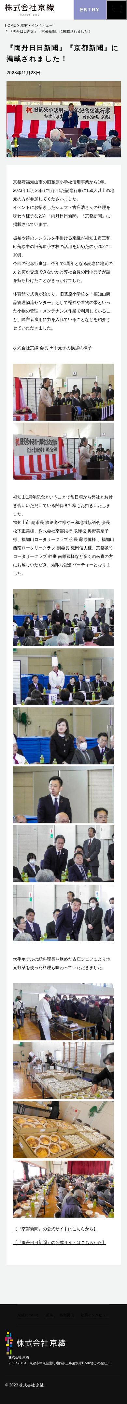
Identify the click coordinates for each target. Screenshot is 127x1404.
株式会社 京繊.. (32, 1385)
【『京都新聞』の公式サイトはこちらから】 (55, 1228)
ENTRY (90, 9)
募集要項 (67, 1315)
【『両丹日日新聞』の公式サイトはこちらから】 (59, 1242)
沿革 (49, 1315)
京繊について (28, 1315)
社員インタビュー (95, 1315)
